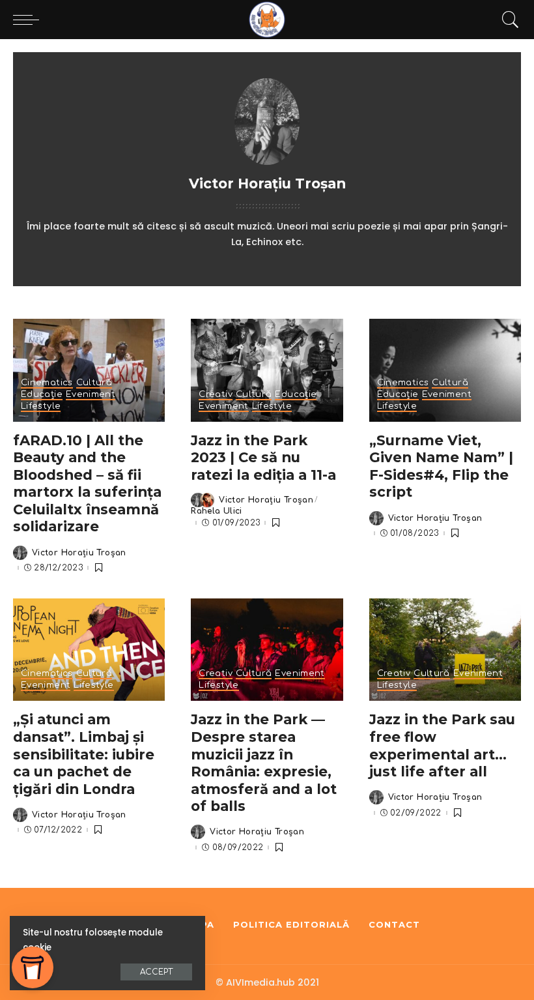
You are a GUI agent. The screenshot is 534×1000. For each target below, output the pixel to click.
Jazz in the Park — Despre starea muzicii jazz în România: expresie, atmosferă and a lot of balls (264, 762)
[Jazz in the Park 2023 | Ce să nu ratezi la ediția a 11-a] (267, 370)
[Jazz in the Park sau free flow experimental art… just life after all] (445, 649)
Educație (42, 394)
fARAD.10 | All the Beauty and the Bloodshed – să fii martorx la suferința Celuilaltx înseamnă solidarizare (87, 483)
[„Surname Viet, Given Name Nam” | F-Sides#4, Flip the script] (445, 370)
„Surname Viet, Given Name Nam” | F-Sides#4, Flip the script (441, 466)
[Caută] (507, 19)
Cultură (94, 383)
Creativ (215, 394)
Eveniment (90, 394)
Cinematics (47, 383)
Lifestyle (41, 406)
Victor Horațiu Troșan (79, 553)
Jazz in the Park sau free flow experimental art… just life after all (442, 745)
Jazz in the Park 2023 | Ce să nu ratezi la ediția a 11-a (263, 457)
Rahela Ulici (216, 511)
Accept (156, 972)
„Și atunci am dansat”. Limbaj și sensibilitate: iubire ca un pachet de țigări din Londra (83, 754)
